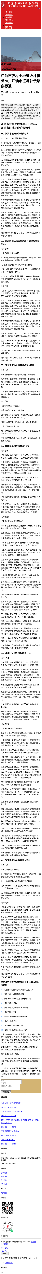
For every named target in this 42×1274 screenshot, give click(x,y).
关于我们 (9, 12)
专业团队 (9, 17)
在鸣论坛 (9, 23)
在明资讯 (9, 20)
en (10, 28)
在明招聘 (4, 1193)
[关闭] (2, 1272)
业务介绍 (9, 15)
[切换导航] (39, 8)
